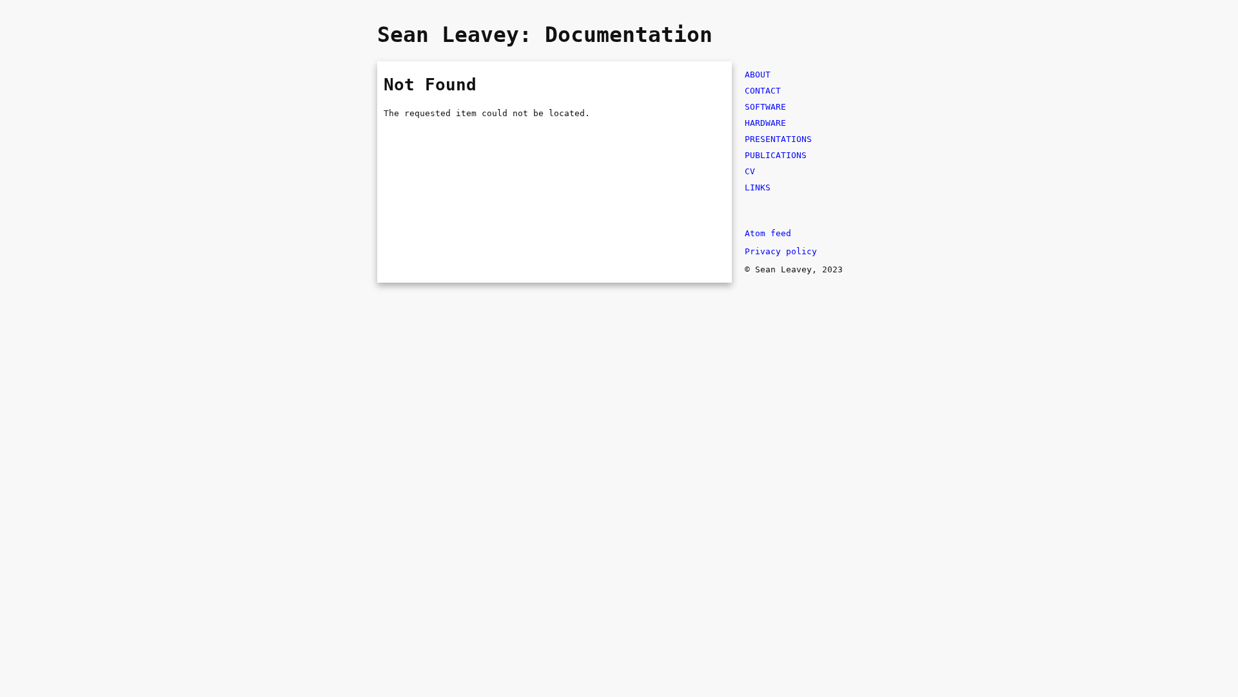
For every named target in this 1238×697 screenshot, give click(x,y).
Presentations (778, 139)
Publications (776, 155)
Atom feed (768, 233)
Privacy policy (781, 251)
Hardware (765, 123)
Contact (763, 91)
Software (765, 107)
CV (750, 171)
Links (758, 187)
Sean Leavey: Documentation (544, 35)
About (758, 74)
